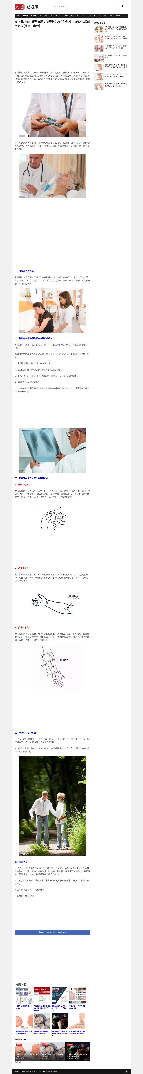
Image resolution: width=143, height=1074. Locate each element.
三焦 (89, 16)
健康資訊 (25, 16)
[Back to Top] (126, 1071)
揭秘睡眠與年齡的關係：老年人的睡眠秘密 (53, 1055)
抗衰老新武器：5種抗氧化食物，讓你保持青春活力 (77, 1055)
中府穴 (25, 484)
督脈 (111, 16)
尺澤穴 (25, 568)
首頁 (18, 16)
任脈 (105, 16)
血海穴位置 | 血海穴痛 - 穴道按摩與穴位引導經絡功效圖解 (116, 85)
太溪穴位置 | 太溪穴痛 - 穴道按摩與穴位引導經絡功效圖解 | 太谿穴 (116, 66)
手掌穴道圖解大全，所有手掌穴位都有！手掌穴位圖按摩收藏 (116, 47)
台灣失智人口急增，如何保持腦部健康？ (27, 1055)
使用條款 (55, 1071)
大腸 (46, 16)
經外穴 (118, 16)
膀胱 (72, 16)
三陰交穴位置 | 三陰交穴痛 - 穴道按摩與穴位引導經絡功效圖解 (116, 75)
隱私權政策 (49, 1071)
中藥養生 (34, 16)
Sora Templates (39, 1071)
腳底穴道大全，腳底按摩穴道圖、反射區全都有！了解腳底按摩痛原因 (116, 29)
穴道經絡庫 (22, 1071)
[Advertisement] (52, 54)
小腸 (66, 16)
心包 (83, 16)
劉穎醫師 (29, 896)
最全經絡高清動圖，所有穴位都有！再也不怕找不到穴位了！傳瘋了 (116, 38)
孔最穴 (25, 627)
